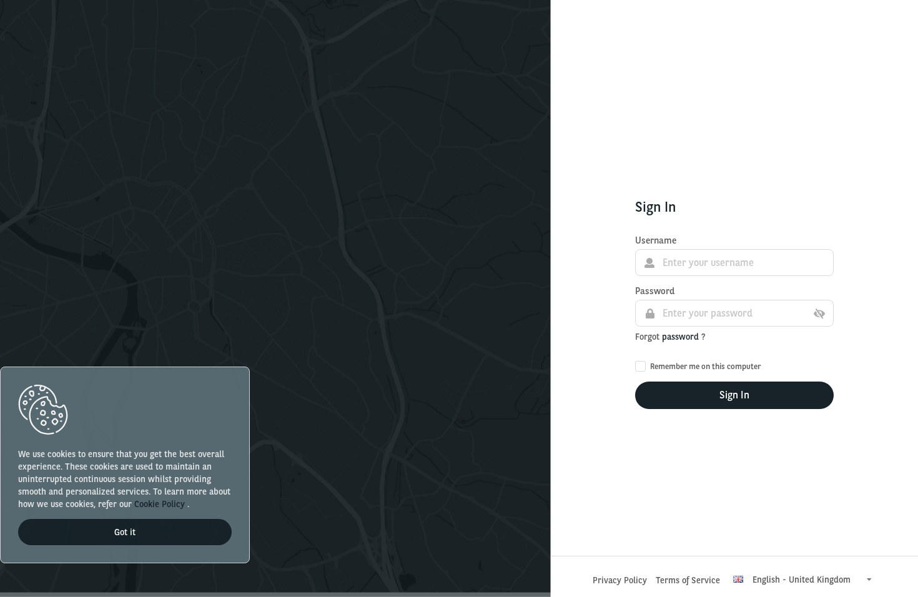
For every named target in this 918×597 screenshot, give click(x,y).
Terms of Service (688, 580)
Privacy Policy (620, 580)
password (681, 337)
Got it (125, 532)
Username (655, 240)
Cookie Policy (160, 504)
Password (654, 291)
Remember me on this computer (705, 366)
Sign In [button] (734, 395)
